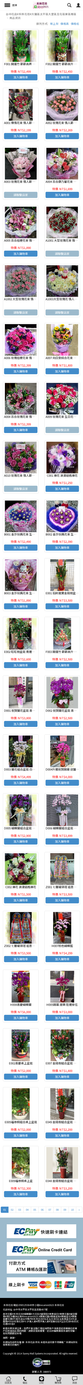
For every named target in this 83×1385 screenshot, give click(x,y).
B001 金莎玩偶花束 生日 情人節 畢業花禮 (30, 534)
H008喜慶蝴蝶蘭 (20, 1005)
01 (4, 1209)
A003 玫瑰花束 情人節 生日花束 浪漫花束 (30, 182)
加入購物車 (21, 77)
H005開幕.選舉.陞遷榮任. (62, 1005)
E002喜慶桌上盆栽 (21, 1063)
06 (42, 1209)
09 (65, 1209)
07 (49, 1209)
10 (72, 1209)
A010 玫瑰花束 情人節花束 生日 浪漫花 (28, 475)
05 (34, 1209)
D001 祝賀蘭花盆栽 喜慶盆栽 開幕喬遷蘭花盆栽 (34, 710)
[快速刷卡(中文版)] (41, 1231)
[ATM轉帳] (41, 1266)
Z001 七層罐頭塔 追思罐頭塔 (64, 887)
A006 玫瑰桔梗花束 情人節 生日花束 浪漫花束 (33, 358)
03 (19, 1209)
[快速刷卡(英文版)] (41, 1248)
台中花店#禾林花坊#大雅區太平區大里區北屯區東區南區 (41, 14)
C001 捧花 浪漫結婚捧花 (62, 475)
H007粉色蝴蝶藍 (62, 946)
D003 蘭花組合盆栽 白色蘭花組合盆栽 (28, 769)
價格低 (75, 24)
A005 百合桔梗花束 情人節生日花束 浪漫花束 (32, 240)
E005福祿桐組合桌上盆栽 (21, 1122)
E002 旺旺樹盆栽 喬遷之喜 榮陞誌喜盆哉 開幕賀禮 (36, 652)
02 (12, 1209)
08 (57, 1209)
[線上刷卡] (41, 1284)
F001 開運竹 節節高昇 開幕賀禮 (24, 64)
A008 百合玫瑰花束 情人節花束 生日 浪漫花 (31, 417)
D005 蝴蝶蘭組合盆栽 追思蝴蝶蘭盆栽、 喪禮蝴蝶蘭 (37, 828)
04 (27, 1209)
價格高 (64, 24)
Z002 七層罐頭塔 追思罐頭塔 (22, 946)
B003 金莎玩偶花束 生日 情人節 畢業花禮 (30, 593)
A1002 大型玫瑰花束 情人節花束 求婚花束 (30, 299)
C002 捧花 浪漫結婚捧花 (20, 887)
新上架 (54, 24)
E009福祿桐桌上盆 (21, 1181)
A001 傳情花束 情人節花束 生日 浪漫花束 (30, 123)
